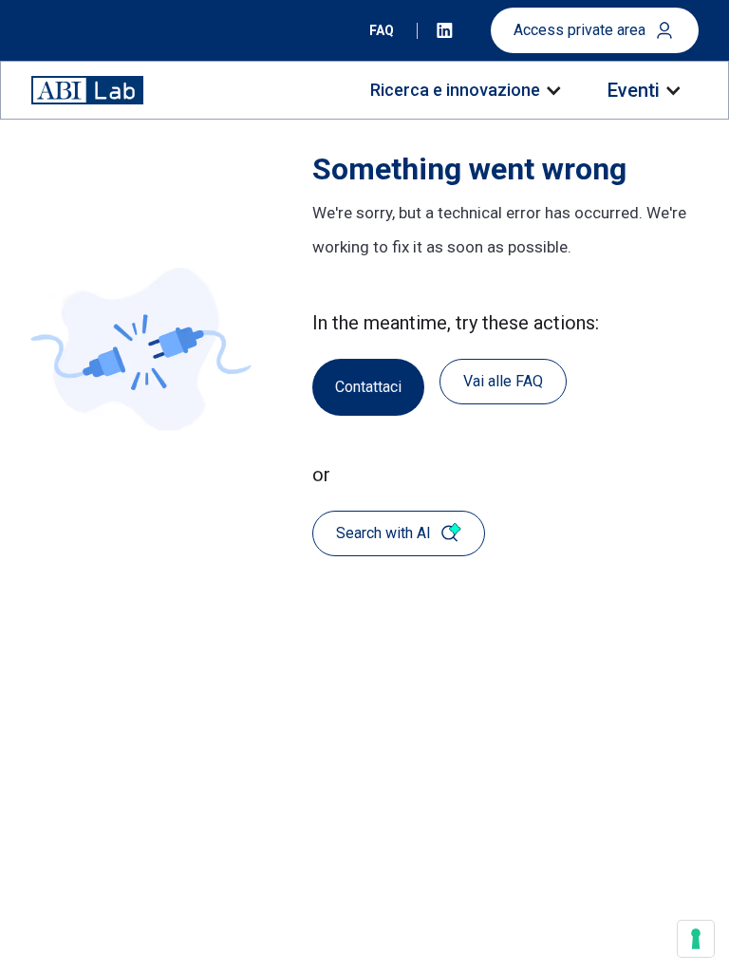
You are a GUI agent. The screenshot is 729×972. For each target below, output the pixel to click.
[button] (464, 90)
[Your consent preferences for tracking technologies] (696, 939)
